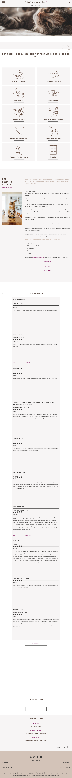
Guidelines (47, 261)
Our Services (9, 187)
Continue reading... (23, 362)
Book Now (47, 270)
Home (3, 187)
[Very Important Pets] (36, 3)
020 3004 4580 (36, 5)
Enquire (47, 266)
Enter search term (64, 757)
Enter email (6, 757)
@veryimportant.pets (36, 709)
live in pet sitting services (38, 257)
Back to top (61, 747)
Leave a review (36, 644)
